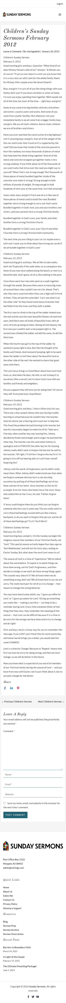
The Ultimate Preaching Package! (20, 966)
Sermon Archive (11, 930)
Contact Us (8, 900)
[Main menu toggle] (60, 14)
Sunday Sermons (37, 986)
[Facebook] (4, 688)
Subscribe (8, 895)
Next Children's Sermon (51, 701)
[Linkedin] (11, 688)
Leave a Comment (12, 51)
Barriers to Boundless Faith (17, 947)
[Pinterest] (18, 688)
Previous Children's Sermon (17, 701)
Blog (5, 921)
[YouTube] (37, 996)
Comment (9, 731)
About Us (7, 891)
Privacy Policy (10, 904)
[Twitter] (33, 996)
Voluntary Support (12, 908)
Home (6, 887)
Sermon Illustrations (13, 934)
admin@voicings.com (13, 868)
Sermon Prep (9, 925)
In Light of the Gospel (14, 957)
